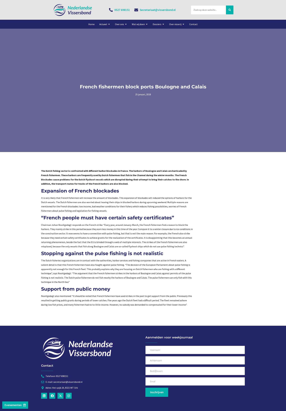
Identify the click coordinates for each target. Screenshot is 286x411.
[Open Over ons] (126, 24)
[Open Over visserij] (183, 24)
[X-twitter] (60, 396)
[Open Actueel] (109, 24)
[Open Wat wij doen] (147, 24)
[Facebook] (52, 396)
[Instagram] (69, 396)
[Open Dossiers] (163, 24)
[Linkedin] (44, 396)
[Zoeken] (229, 10)
